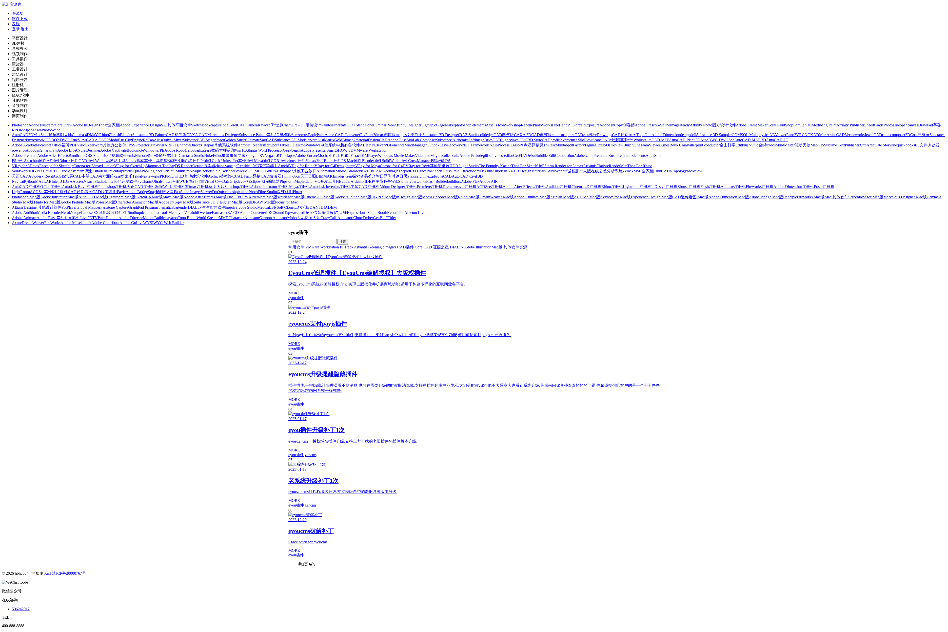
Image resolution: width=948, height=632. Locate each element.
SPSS (130, 145)
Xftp (863, 145)
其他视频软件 (115, 155)
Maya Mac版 (173, 197)
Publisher (852, 145)
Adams (351, 171)
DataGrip (229, 181)
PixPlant (366, 135)
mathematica (163, 207)
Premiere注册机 (430, 186)
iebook (86, 223)
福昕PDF (69, 145)
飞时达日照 (397, 176)
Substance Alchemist (452, 140)
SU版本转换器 (172, 161)
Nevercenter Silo (571, 140)
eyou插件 (296, 298)
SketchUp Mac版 (149, 197)
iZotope (75, 212)
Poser (220, 140)
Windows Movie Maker (396, 155)
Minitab (562, 145)
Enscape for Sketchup (56, 166)
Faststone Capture (114, 207)
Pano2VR (794, 135)
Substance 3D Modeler (293, 140)
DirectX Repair (202, 145)
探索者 (358, 176)
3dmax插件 (69, 161)
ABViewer (777, 135)
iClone (357, 218)
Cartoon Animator (273, 218)
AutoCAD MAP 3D (750, 140)
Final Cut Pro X (239, 197)
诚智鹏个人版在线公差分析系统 (595, 171)
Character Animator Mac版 (137, 202)
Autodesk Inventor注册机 (330, 186)
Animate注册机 (733, 186)
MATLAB (43, 181)
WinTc (240, 150)
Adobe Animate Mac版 (532, 197)
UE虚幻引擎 (193, 181)
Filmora (141, 155)
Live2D (86, 218)
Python (29, 181)
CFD (414, 171)
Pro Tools (160, 212)
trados (771, 145)
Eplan (137, 171)
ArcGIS (59, 176)
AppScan (33, 150)
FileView (616, 145)
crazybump (346, 166)
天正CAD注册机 (141, 186)
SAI (164, 125)
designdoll (688, 135)
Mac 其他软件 (836, 197)
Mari (823, 135)
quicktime (145, 212)
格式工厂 (171, 155)
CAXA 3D (522, 135)
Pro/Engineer (152, 171)
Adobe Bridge (137, 192)
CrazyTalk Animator (336, 218)
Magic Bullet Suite (444, 155)
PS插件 (18, 161)
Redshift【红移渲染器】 (257, 166)
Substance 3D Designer (440, 135)
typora (274, 145)
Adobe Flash (47, 218)
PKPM (165, 176)
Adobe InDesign (85, 125)
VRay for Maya (367, 166)
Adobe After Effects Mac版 (205, 197)
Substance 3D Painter (149, 135)
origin (150, 145)
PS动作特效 (441, 161)
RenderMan (618, 166)
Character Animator (244, 218)
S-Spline (663, 125)
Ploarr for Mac (286, 202)
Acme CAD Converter (342, 135)
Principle (790, 197)
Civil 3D (177, 176)
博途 (88, 171)
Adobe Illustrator (41, 125)
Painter (326, 125)
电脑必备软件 (348, 145)
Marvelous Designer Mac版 (905, 197)
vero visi (317, 140)
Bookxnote (135, 150)
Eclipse (254, 181)
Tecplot (404, 171)
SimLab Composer (421, 140)
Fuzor (248, 176)
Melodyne (176, 212)
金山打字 (727, 145)
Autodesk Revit (40, 176)
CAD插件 (87, 161)
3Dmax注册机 (197, 186)
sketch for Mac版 (290, 197)
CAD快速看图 (104, 192)
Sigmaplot (429, 125)
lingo (229, 207)
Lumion (108, 166)
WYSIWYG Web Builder (163, 223)
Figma (590, 145)
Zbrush (114, 135)
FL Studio (130, 212)
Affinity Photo (701, 125)
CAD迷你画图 (624, 135)
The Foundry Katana (495, 166)
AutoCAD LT (777, 140)
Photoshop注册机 (112, 186)
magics (401, 135)
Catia (47, 171)
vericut (562, 171)
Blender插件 (372, 161)
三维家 (923, 135)
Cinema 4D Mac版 (319, 197)
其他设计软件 (49, 207)
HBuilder (343, 181)
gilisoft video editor (498, 155)
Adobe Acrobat (24, 145)
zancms (310, 455)
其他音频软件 (110, 212)
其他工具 (152, 161)
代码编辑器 (270, 181)
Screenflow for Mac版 (865, 197)
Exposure (592, 125)
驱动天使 (802, 145)
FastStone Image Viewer (193, 192)
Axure (17, 223)
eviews (362, 171)
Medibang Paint (824, 125)
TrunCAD (662, 171)
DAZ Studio (469, 135)
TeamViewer (650, 145)
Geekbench (292, 150)
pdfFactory (576, 145)
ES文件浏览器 (927, 145)
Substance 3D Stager (199, 140)
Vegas (269, 155)
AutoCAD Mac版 (93, 197)
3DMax (34, 135)
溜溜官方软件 (213, 207)
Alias (158, 140)
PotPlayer (69, 207)
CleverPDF (383, 145)
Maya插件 (262, 161)
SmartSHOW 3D (340, 150)
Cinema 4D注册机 (586, 186)
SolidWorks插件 (395, 161)
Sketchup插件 (35, 161)
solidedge (486, 135)
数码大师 (219, 150)
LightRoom (21, 192)
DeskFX (310, 212)
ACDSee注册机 (489, 186)
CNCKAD (810, 135)
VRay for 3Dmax (25, 166)
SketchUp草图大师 (56, 135)
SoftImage (476, 140)
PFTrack (355, 155)
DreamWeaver (33, 223)
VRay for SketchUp (130, 166)
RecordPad (395, 212)
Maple (299, 181)
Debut (531, 155)
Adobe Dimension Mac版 (729, 197)
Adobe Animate (24, 218)
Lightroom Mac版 (121, 197)
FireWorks (52, 223)
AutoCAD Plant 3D (684, 140)
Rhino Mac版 (468, 197)
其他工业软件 (304, 171)
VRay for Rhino (302, 166)
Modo (113, 140)
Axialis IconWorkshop (503, 125)
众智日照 (380, 176)
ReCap (148, 140)
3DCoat (911, 135)
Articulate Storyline (882, 145)
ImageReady (680, 125)
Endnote (183, 145)
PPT (173, 145)
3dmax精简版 (384, 135)
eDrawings (603, 135)
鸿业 (226, 176)
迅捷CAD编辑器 (267, 176)
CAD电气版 (504, 135)
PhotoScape (51, 130)
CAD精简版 (176, 135)
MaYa (94, 135)
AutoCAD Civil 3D (467, 176)
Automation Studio (331, 171)
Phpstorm (287, 181)
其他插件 (246, 161)
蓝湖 (231, 150)
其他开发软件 (125, 181)
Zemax (628, 171)
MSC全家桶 (643, 171)
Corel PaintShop (780, 125)
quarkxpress (201, 150)
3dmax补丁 (314, 161)
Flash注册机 (710, 186)
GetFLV (519, 155)
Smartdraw (48, 150)
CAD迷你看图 (80, 192)
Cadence (227, 171)
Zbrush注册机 (688, 186)
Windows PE (154, 150)
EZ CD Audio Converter (246, 212)
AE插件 (53, 161)
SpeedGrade (874, 125)
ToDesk (549, 145)
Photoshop (20, 125)
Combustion (564, 155)
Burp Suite (631, 145)
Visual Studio (94, 181)
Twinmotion (290, 176)
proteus (127, 171)
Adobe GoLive (131, 223)
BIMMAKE (325, 176)
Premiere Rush (604, 155)
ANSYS (169, 171)
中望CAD (90, 176)
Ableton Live (414, 212)
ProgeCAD (443, 176)
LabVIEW (174, 181)
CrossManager (419, 161)
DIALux (194, 207)
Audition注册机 (559, 186)
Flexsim (486, 171)
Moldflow (694, 171)
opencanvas (909, 125)
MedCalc (264, 207)
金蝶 (762, 145)
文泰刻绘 (414, 135)
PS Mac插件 (351, 161)
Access (78, 181)
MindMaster (785, 145)
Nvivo (753, 145)
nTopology (678, 171)
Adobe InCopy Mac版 (176, 202)
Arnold (283, 166)
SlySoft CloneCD (285, 207)
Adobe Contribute (105, 223)
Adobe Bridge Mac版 (766, 197)
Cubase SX (90, 212)
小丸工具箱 (338, 155)
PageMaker (446, 125)
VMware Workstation (370, 150)
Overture (205, 212)
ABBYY (367, 145)
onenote (398, 145)
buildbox (454, 181)
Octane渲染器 (203, 166)
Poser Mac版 (106, 202)
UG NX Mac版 (383, 197)
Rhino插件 (332, 161)
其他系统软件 (226, 145)
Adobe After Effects (53, 155)
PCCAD (237, 176)
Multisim (182, 171)
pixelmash (228, 192)
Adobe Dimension (666, 135)
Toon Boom (187, 218)
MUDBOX (51, 140)
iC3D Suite (533, 140)
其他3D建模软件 (281, 135)
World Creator (208, 218)
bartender (180, 207)
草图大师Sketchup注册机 (230, 186)
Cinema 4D (81, 135)
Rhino (104, 135)
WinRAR (162, 145)
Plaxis (412, 176)
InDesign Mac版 (409, 197)
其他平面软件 (179, 125)
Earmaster (219, 212)
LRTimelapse (284, 155)
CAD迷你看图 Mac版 (690, 197)
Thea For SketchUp (526, 166)
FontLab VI (802, 125)
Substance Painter (253, 135)
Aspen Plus (441, 171)
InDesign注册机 (664, 186)
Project (140, 145)
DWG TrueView (73, 140)
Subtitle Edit (545, 155)
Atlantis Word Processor (264, 150)
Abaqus (195, 171)
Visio (81, 145)
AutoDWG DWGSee (717, 140)
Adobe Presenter (314, 150)
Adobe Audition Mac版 (352, 197)
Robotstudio (210, 171)
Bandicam (76, 155)
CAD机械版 (584, 135)
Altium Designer (25, 207)
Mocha (323, 155)
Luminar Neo (383, 125)
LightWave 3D (512, 140)
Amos (665, 145)
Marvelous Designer (223, 135)
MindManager (415, 145)
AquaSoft (653, 155)
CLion (309, 181)
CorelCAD (237, 125)
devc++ (243, 181)
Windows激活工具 (110, 161)
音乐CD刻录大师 (332, 212)
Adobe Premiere (24, 155)
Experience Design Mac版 (651, 197)
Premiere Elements (631, 155)
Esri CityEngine (130, 140)
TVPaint (99, 218)
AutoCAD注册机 (26, 186)
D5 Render (183, 166)
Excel (89, 145)
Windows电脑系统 (321, 145)
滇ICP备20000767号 (69, 573)
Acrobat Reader (250, 145)
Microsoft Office (49, 145)
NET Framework (475, 145)
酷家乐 (126, 176)
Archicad (215, 176)
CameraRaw (255, 125)
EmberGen (371, 218)
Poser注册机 (824, 186)
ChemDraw (291, 125)
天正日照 (308, 176)
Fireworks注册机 (759, 186)
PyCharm (144, 181)
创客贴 (629, 125)
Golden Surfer (235, 140)
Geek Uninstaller (225, 161)
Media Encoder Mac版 (440, 197)
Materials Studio (544, 171)
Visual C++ (213, 181)
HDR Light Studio (464, 166)
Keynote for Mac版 (615, 197)
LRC (270, 212)
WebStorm (399, 181)
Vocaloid (191, 212)
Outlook (433, 145)
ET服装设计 (310, 125)
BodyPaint (316, 135)
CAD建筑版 (541, 135)
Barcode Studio (245, 207)
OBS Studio (93, 155)
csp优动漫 (273, 125)
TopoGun (644, 135)
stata (265, 145)
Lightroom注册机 (637, 186)
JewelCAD (873, 135)
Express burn (357, 212)
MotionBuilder (154, 218)
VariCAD (267, 140)
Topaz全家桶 (109, 125)
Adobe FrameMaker (752, 125)
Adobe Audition (24, 212)
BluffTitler (388, 218)
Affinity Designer (407, 125)
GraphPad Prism (141, 207)
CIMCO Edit (261, 171)
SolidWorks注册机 (170, 186)
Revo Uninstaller (683, 145)
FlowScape (593, 140)
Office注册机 (51, 186)
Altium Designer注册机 (398, 186)
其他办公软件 (114, 145)
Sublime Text (834, 145)
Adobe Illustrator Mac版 (59, 197)
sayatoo (172, 218)
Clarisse (602, 166)
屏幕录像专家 (233, 155)
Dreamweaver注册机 (459, 186)
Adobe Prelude (471, 155)
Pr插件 (206, 161)
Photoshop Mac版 (26, 197)
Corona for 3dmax (87, 166)
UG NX (36, 171)
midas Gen (343, 176)
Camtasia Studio (191, 155)
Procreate (339, 125)
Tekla (136, 176)
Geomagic (390, 171)
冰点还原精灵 (531, 145)
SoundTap (282, 212)
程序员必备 (381, 181)
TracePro (425, 171)
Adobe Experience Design (140, 125)
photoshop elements (470, 125)
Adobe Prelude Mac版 (78, 202)
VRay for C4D (326, 166)
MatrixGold (333, 140)
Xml (47, 573)
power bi (19, 150)
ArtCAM (375, 171)
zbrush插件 (296, 161)
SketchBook (200, 125)
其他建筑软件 (196, 176)
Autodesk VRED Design (511, 171)
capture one (219, 125)
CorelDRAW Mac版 (258, 202)
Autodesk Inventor (106, 171)
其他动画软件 (68, 218)
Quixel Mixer (172, 140)
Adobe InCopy (611, 125)
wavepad (297, 212)
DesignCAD (378, 140)
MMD (224, 218)
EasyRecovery (450, 145)
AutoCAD (20, 135)
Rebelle (527, 125)
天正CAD (20, 176)
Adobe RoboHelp (178, 150)
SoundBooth (377, 212)
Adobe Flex (470, 181)
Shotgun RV (255, 155)
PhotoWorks (542, 125)
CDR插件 (279, 161)
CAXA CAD (196, 135)
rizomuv (301, 135)
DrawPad (925, 125)
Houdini (112, 218)
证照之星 (166, 192)
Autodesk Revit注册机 (80, 186)
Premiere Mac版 (264, 197)
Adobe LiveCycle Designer (78, 150)
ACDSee (37, 192)
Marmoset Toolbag (160, 166)
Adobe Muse (70, 223)
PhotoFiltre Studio (263, 192)
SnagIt (153, 192)
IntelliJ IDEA (62, 181)
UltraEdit (159, 181)
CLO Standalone (360, 125)
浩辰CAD (73, 176)
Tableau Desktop (292, 145)
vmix (131, 155)
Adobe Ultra (583, 155)
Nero (65, 212)
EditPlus (742, 145)
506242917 (21, 609)
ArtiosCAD (836, 135)
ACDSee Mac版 (587, 197)
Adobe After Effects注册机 (524, 186)
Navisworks (150, 176)
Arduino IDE (361, 181)
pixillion (242, 192)
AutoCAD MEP (656, 140)
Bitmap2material (355, 140)
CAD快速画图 (614, 140)
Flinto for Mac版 (47, 202)
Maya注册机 (299, 186)
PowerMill (242, 171)
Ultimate (253, 140)
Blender (126, 135)
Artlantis (589, 166)
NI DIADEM (326, 207)
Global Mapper (88, 207)
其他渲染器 (440, 166)
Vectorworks (855, 135)
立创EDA (307, 207)
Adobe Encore (306, 155)
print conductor (708, 145)
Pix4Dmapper (282, 171)
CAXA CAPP (97, 140)
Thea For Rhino (639, 166)
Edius (217, 155)
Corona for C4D (393, 166)
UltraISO (602, 145)
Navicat (18, 181)
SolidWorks (21, 171)
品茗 (368, 176)
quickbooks (906, 145)
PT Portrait (576, 125)
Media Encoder (49, 212)
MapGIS (817, 145)
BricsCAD (492, 140)
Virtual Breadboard (465, 171)
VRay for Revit (418, 166)
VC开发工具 (325, 181)
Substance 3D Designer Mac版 (218, 202)
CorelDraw (63, 125)
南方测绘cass (109, 176)
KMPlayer (370, 155)
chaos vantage (226, 166)
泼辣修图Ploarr (289, 192)
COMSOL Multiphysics (750, 135)
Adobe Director (130, 218)
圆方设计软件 (724, 125)
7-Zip (493, 145)
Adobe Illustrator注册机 (270, 186)
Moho (292, 218)
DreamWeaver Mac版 (496, 197)
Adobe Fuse (397, 140)
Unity (109, 181)
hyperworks (417, 181)
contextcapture (563, 135)
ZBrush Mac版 (562, 197)
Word (98, 145)
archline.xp (425, 176)
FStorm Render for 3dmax (562, 166)
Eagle (121, 192)
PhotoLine (892, 125)
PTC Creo (59, 171)
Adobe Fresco (646, 125)
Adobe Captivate (113, 150)
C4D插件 (192, 161)
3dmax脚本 (135, 161)
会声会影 (155, 155)
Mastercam (75, 171)
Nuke (208, 155)
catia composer (893, 135)
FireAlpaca (25, 130)
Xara (38, 130)
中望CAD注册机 (365, 186)
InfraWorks (635, 140)
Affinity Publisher (850, 125)
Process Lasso (509, 145)
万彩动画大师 (308, 218)
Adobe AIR (488, 181)
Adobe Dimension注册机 (793, 186)
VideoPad (422, 155)
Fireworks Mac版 (811, 197)
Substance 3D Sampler (714, 135)
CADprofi (550, 140)
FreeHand (560, 125)
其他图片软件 (56, 192)
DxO (216, 192)
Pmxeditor (34, 140)
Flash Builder (436, 181)
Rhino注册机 (612, 186)
